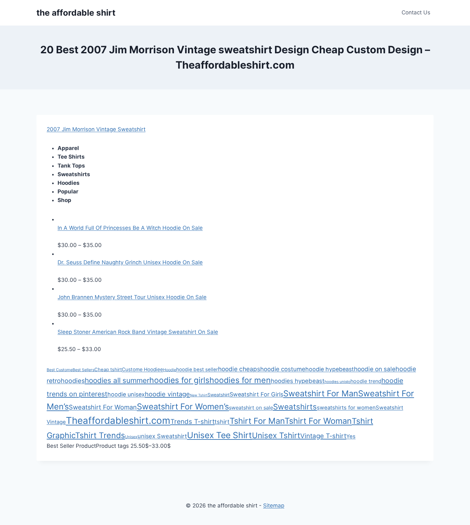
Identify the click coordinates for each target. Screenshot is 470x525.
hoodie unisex (126, 394)
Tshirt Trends (100, 435)
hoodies (73, 381)
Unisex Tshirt (276, 435)
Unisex (131, 436)
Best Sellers (83, 369)
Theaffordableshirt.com (118, 420)
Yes (351, 436)
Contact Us (416, 12)
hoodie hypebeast (329, 369)
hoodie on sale (375, 369)
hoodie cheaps (239, 369)
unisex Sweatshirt (162, 435)
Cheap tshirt (108, 369)
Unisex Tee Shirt (219, 435)
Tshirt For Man (257, 421)
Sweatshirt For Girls (256, 394)
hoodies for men (240, 380)
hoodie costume (282, 368)
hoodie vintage (167, 394)
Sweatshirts (295, 406)
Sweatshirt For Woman (103, 407)
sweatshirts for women (346, 407)
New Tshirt (199, 395)
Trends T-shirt (192, 421)
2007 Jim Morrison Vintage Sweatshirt (96, 129)
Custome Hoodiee (142, 369)
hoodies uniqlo (337, 381)
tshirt (222, 421)
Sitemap (273, 505)
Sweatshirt (219, 394)
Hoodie (169, 369)
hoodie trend (365, 381)
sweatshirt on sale (251, 407)
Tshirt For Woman (318, 421)
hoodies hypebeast (298, 380)
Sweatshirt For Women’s (183, 406)
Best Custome (60, 369)
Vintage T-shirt (323, 436)
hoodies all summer (117, 380)
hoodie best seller (197, 369)
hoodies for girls (179, 380)
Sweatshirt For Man (320, 393)
